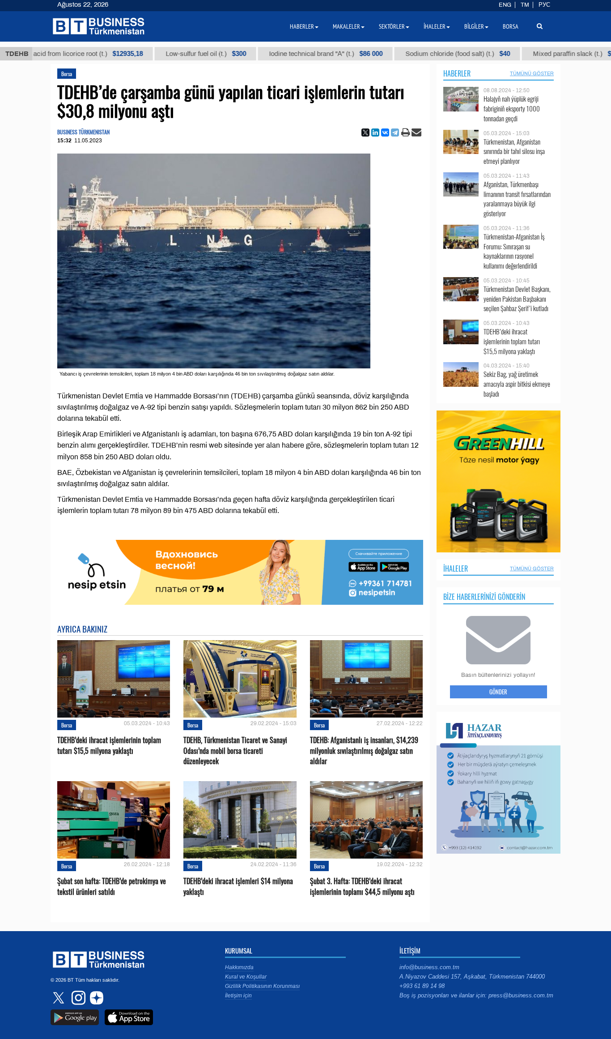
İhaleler (455, 568)
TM (525, 5)
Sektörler (392, 26)
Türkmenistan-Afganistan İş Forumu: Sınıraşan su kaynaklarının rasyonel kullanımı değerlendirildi (514, 251)
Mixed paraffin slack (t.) (553, 53)
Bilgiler (474, 26)
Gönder (498, 691)
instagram (77, 998)
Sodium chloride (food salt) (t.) (431, 53)
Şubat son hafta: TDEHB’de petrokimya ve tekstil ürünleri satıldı (111, 886)
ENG (505, 5)
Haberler (457, 73)
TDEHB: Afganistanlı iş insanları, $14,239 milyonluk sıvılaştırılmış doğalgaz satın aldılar (364, 750)
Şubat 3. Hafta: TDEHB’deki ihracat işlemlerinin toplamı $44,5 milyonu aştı (362, 886)
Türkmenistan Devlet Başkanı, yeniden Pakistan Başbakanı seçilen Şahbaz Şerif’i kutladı (517, 298)
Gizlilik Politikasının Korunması (262, 986)
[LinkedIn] (375, 132)
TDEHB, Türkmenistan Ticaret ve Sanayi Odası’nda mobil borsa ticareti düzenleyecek (235, 750)
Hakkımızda (239, 967)
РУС (544, 5)
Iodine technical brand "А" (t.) (299, 53)
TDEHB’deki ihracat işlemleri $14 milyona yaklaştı (238, 886)
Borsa (66, 73)
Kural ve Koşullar (246, 977)
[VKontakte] (385, 132)
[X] (365, 132)
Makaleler (346, 26)
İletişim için (238, 995)
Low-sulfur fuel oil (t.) (180, 53)
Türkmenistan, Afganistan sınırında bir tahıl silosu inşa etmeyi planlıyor (514, 151)
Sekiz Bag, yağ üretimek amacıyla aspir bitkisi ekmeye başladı (517, 383)
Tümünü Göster (532, 73)
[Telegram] (395, 132)
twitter (59, 998)
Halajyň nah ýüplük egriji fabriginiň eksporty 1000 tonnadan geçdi (512, 108)
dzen (95, 998)
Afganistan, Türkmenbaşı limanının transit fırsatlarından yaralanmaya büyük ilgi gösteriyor (517, 199)
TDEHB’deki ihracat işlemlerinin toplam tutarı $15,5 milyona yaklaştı (109, 745)
